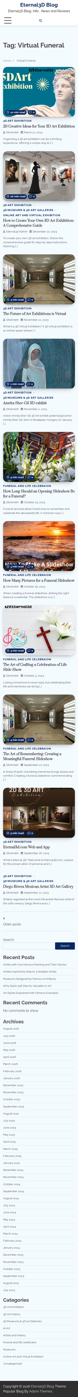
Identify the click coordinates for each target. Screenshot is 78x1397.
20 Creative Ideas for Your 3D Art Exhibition (39, 126)
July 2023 (9, 1290)
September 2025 (13, 1106)
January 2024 (11, 1247)
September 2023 (13, 1276)
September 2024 (13, 1191)
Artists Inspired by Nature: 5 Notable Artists (29, 971)
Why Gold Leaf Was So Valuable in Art (27, 985)
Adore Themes (40, 1391)
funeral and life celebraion (27, 486)
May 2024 (9, 1219)
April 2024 (9, 1226)
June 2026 (9, 1042)
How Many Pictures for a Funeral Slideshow (38, 580)
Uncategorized (12, 1363)
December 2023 (13, 1254)
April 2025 (9, 1141)
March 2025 (10, 1148)
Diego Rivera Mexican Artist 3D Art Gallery (38, 886)
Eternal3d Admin (16, 231)
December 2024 (13, 1170)
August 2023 (11, 1283)
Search (8, 940)
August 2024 (11, 1198)
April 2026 (9, 1056)
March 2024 (10, 1233)
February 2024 (12, 1240)
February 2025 (12, 1155)
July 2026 (9, 1035)
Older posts (12, 924)
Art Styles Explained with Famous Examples (30, 992)
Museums (9, 1349)
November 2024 (13, 1177)
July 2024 (9, 1205)
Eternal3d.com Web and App (26, 847)
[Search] (40, 21)
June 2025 (9, 1127)
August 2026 (11, 1028)
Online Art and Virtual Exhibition (31, 215)
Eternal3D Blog (39, 5)
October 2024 (11, 1184)
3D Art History (11, 1314)
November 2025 (13, 1092)
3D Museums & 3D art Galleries (28, 210)
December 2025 (13, 1085)
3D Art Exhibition (17, 120)
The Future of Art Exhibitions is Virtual (34, 314)
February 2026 (12, 1071)
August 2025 (11, 1113)
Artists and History (14, 1335)
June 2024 (9, 1212)
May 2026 (9, 1049)
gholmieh (12, 132)
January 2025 (11, 1163)
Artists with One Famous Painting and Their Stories (34, 964)
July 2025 (9, 1120)
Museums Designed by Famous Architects (29, 978)
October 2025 (11, 1099)
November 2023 (13, 1261)
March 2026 (10, 1064)
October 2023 (11, 1269)
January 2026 (11, 1078)
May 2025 (9, 1134)
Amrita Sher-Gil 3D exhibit (25, 403)
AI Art (6, 1328)
